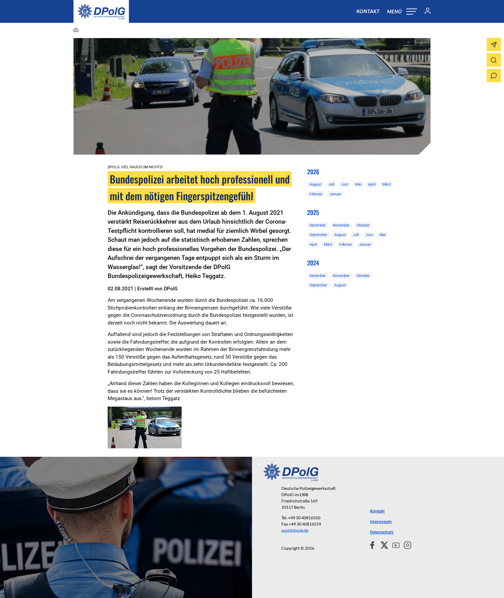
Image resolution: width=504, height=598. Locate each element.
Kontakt (368, 11)
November (341, 225)
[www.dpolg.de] (76, 30)
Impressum (381, 521)
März (386, 184)
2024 (313, 262)
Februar (315, 194)
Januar (335, 194)
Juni (344, 184)
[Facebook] (373, 544)
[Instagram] (405, 544)
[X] (382, 544)
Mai (358, 184)
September (318, 235)
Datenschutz (381, 532)
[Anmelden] (425, 11)
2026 (313, 171)
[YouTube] (394, 544)
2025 (313, 212)
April (371, 184)
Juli (331, 184)
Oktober (363, 225)
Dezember (317, 225)
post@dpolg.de (294, 530)
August (315, 184)
